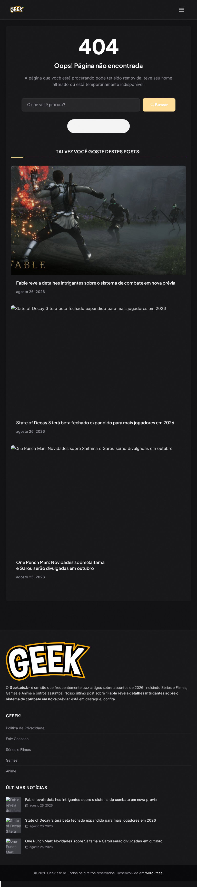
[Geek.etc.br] (17, 9)
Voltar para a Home (100, 126)
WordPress (153, 873)
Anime (11, 771)
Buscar (161, 105)
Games (11, 760)
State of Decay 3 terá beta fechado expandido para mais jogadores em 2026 (95, 422)
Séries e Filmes (18, 749)
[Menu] (181, 9)
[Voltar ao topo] (0, 884)
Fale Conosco (17, 739)
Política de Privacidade (25, 728)
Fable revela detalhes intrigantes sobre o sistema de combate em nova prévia (95, 283)
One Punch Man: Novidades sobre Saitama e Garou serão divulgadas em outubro (60, 565)
